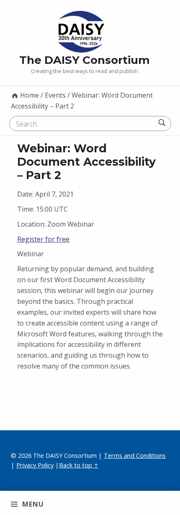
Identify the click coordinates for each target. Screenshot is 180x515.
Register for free (43, 239)
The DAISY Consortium (84, 59)
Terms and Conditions (135, 455)
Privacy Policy (35, 465)
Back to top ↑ (78, 465)
